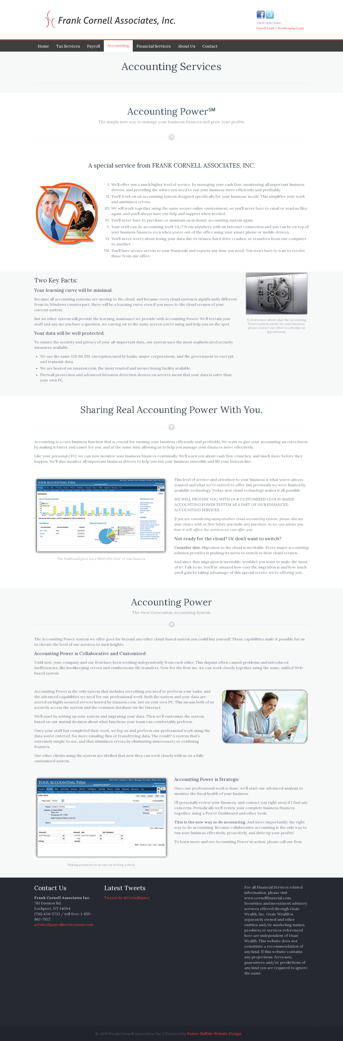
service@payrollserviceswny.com (63, 924)
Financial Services (153, 46)
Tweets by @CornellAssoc (127, 897)
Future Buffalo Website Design (214, 1033)
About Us (186, 46)
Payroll (93, 46)
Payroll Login (266, 28)
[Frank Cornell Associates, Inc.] (108, 20)
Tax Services (68, 46)
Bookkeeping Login (291, 28)
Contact (209, 46)
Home (43, 46)
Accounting (118, 45)
